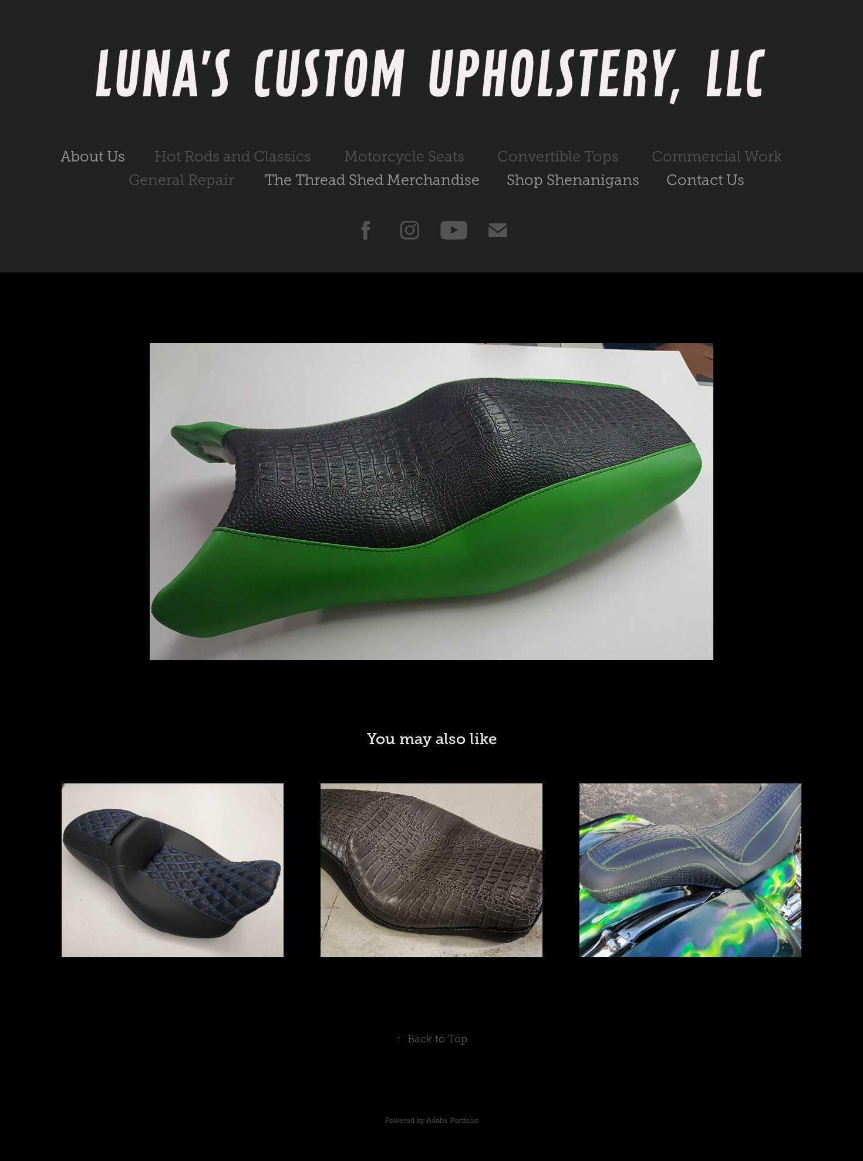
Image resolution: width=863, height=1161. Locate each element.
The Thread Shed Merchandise (372, 180)
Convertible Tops (558, 156)
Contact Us (705, 180)
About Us (92, 156)
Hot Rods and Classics (232, 156)
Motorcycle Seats (404, 156)
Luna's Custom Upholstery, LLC (431, 73)
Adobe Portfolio (452, 1120)
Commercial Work (717, 156)
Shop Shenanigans (573, 180)
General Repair (181, 180)
